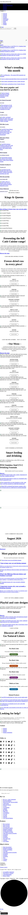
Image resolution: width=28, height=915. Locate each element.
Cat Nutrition (6, 812)
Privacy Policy (6, 876)
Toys (4, 857)
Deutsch (5, 16)
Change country (3, 867)
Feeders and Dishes (7, 830)
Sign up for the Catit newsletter (10, 802)
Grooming (5, 834)
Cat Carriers (6, 841)
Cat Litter (5, 851)
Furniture (5, 836)
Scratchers (5, 837)
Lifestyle (5, 816)
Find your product (7, 847)
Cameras (5, 840)
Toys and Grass (6, 838)
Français (5, 13)
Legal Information (7, 874)
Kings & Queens (7, 804)
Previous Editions (7, 800)
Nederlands (5, 19)
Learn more (14, 283)
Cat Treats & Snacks (8, 828)
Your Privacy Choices (8, 873)
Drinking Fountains (7, 829)
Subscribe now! (5, 793)
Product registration (7, 732)
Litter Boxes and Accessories (10, 833)
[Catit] (1, 27)
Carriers (5, 860)
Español (5, 17)
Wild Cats (5, 811)
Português (5, 20)
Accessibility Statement (8, 872)
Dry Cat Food (6, 824)
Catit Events (6, 803)
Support (5, 728)
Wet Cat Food (6, 825)
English (2, 11)
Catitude (5, 808)
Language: (2, 863)
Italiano (4, 23)
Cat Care (5, 814)
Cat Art (4, 806)
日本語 (5, 24)
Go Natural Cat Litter (8, 832)
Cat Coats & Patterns (8, 818)
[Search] (15, 28)
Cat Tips (5, 815)
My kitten (5, 810)
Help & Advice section (8, 717)
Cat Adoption (6, 807)
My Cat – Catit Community (9, 799)
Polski (4, 21)
